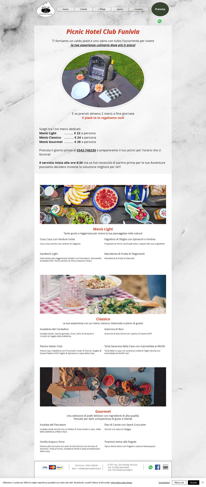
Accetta (193, 482)
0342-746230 (86, 150)
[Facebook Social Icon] (157, 467)
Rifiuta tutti (179, 482)
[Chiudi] (202, 482)
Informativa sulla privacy (121, 482)
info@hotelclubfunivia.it (89, 468)
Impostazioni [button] (164, 482)
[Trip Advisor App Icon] (165, 467)
